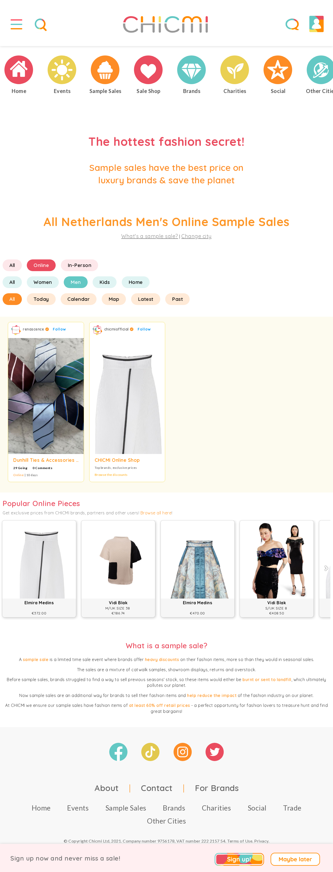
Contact (157, 788)
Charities (216, 808)
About (106, 788)
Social (257, 808)
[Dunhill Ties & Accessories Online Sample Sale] (46, 396)
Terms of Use (239, 840)
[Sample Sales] (105, 70)
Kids (104, 282)
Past (177, 299)
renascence (34, 329)
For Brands (217, 788)
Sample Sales (125, 808)
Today (41, 299)
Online (41, 265)
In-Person (80, 265)
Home (136, 282)
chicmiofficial (117, 329)
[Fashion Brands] (192, 70)
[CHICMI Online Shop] (127, 396)
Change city (196, 236)
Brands (174, 808)
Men (76, 282)
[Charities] (235, 70)
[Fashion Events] (62, 70)
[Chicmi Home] (19, 70)
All (12, 265)
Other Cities (166, 821)
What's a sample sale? (149, 236)
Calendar (78, 299)
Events (78, 808)
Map (113, 299)
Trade (292, 808)
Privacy (261, 840)
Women (43, 282)
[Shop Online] (149, 70)
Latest (145, 299)
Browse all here (156, 512)
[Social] (278, 70)
